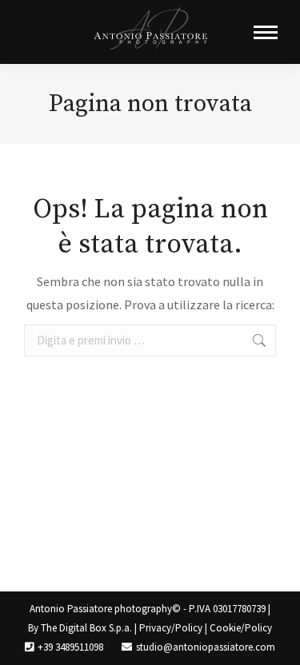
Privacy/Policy (170, 628)
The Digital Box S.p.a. (86, 628)
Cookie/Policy (241, 628)
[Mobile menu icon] (265, 32)
